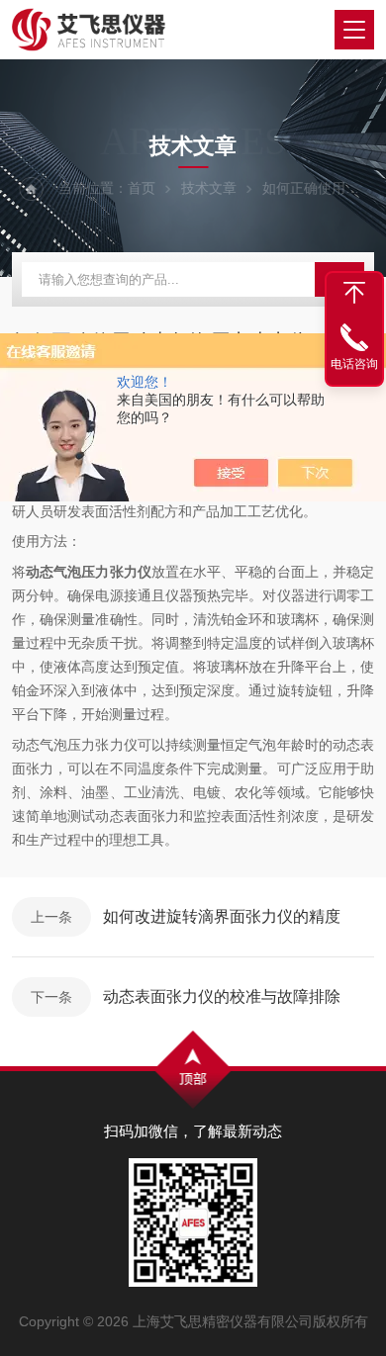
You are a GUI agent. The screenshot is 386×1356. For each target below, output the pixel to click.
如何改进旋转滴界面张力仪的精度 (221, 916)
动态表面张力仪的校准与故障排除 (221, 996)
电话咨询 (354, 364)
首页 (141, 188)
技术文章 (209, 188)
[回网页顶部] (354, 293)
